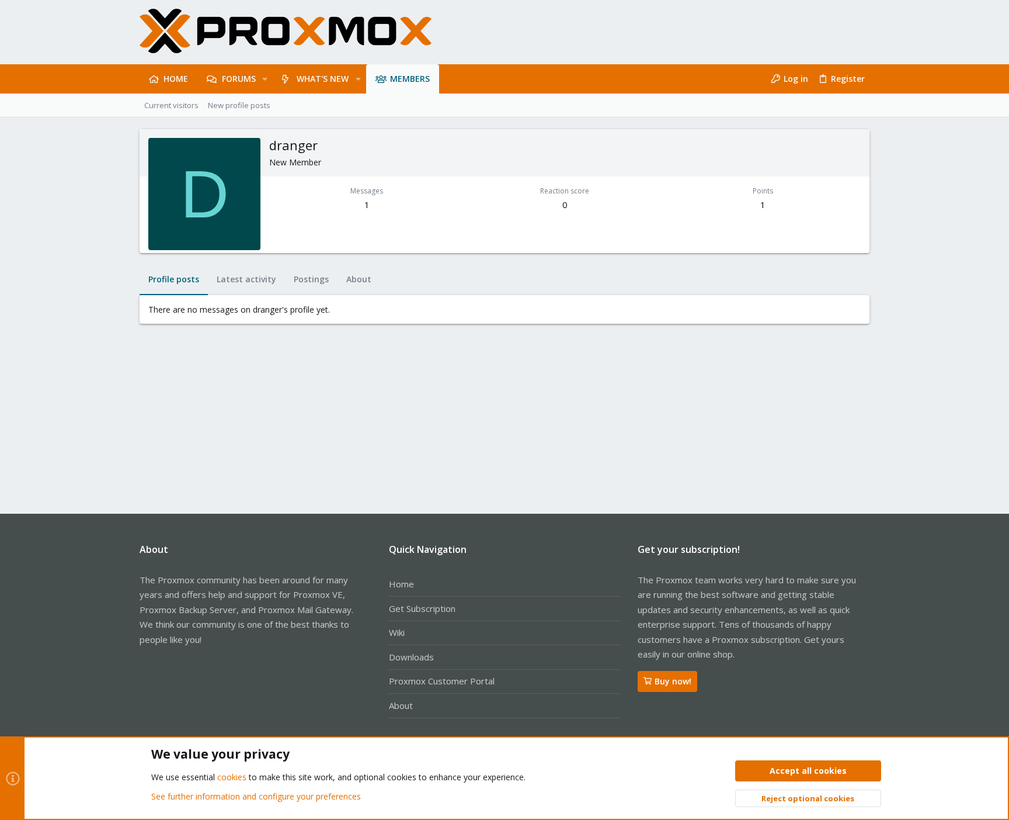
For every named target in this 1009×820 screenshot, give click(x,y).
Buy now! (673, 681)
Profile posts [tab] (173, 279)
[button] (265, 78)
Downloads (411, 657)
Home (401, 584)
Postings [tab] (311, 279)
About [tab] (358, 279)
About (401, 705)
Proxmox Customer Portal (442, 681)
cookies (231, 777)
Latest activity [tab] (246, 279)
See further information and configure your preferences (256, 796)
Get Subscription (422, 608)
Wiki (397, 632)
